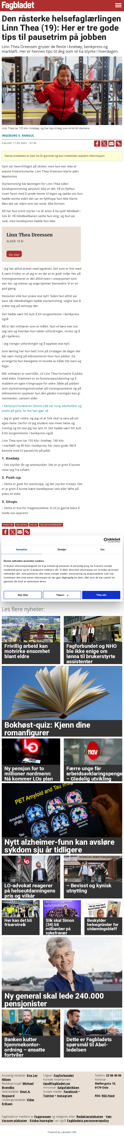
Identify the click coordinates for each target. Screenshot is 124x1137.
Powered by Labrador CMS (62, 1132)
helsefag (21, 524)
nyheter (8, 524)
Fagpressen (42, 1116)
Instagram (64, 1096)
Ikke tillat (23, 595)
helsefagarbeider (51, 524)
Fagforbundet (64, 1075)
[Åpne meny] (118, 5)
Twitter (48, 1096)
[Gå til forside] (18, 5)
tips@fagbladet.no (56, 1083)
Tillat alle (101, 595)
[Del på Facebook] (97, 143)
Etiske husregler (41, 1120)
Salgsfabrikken (68, 1087)
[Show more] (14, 254)
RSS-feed (108, 1096)
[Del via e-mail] (111, 143)
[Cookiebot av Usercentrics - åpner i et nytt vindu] (106, 540)
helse (33, 524)
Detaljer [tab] (62, 549)
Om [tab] (102, 549)
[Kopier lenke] (119, 143)
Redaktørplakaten (89, 1116)
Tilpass (60, 595)
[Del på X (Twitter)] (104, 143)
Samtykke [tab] (21, 549)
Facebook (71, 1091)
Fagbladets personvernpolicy (88, 1120)
